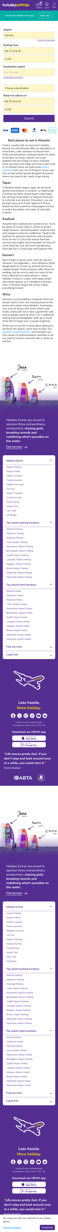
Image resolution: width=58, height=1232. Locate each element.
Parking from (10, 45)
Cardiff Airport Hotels (17, 617)
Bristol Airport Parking (17, 568)
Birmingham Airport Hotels (19, 612)
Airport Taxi (12, 506)
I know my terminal (46, 40)
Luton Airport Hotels (16, 604)
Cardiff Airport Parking (17, 555)
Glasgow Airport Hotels (18, 625)
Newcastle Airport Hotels (18, 639)
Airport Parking (13, 467)
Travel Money (12, 501)
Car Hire (10, 488)
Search (29, 118)
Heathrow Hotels (14, 595)
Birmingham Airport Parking (19, 550)
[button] (29, 51)
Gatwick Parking (14, 529)
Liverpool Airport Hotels (18, 621)
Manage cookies (12, 1227)
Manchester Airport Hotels (19, 608)
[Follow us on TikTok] (32, 715)
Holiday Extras (15, 3)
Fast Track (11, 510)
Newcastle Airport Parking (19, 577)
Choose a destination (15, 82)
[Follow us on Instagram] (26, 715)
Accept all (47, 1227)
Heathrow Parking (15, 533)
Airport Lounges (14, 475)
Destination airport (14, 66)
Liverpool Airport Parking (18, 559)
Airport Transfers (14, 493)
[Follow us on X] (19, 715)
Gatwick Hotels (13, 591)
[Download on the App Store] (29, 738)
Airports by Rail (13, 497)
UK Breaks (11, 515)
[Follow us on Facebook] (13, 715)
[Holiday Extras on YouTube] (38, 715)
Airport (7, 29)
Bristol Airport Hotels (16, 630)
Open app (45, 15)
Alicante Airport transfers (16, 332)
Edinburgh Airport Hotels (18, 634)
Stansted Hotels (14, 599)
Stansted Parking (14, 537)
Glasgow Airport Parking (18, 563)
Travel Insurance (14, 480)
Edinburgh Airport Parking (19, 572)
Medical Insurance (15, 484)
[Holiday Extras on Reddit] (45, 715)
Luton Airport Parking (17, 542)
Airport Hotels (13, 471)
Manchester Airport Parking (19, 546)
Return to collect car (15, 95)
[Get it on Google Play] (29, 744)
